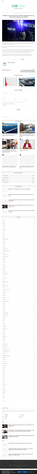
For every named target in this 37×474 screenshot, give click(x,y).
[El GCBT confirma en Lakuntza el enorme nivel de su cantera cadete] (5, 444)
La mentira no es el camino (23, 150)
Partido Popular (19, 336)
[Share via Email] (23, 59)
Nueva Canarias (19, 326)
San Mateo (19, 353)
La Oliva (19, 303)
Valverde (19, 392)
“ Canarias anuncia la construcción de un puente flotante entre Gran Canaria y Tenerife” (9, 135)
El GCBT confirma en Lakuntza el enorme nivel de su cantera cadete (20, 443)
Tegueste (19, 373)
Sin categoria (19, 365)
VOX (19, 398)
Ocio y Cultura (19, 328)
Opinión (19, 330)
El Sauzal (19, 262)
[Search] (34, 1)
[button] (3, 81)
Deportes (19, 252)
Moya (19, 322)
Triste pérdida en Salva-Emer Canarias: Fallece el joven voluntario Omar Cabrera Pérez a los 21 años (27, 167)
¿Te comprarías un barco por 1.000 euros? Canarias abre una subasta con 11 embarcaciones (21, 200)
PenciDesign (26, 465)
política (19, 340)
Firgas (19, 264)
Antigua (19, 225)
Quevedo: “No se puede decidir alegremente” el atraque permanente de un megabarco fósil (21, 206)
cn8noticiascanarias (17, 18)
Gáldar (19, 268)
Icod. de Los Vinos (19, 285)
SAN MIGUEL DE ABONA (19, 355)
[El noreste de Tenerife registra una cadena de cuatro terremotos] (10, 82)
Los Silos (19, 318)
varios (19, 394)
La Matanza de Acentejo (19, 301)
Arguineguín (19, 229)
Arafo (19, 227)
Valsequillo (19, 390)
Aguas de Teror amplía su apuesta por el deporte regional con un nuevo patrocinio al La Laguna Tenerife (20, 454)
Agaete (19, 221)
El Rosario (19, 260)
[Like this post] (19, 59)
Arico (19, 231)
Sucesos (19, 369)
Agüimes (19, 223)
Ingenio (19, 287)
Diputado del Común (19, 254)
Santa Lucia (19, 359)
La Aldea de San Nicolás (19, 289)
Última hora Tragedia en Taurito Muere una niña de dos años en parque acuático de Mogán (9, 166)
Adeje (19, 219)
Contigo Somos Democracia (19, 250)
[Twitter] (18, 462)
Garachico (19, 270)
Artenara (19, 235)
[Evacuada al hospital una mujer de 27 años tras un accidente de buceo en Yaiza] (5, 196)
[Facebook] (15, 462)
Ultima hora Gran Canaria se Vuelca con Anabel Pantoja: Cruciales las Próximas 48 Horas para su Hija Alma (27, 135)
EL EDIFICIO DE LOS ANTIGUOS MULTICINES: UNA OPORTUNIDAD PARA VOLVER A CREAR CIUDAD (21, 436)
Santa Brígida (19, 357)
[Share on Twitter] (21, 59)
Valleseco (19, 388)
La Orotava (19, 305)
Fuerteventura (19, 266)
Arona (19, 233)
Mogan (19, 320)
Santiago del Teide (19, 363)
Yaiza (19, 400)
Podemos (19, 338)
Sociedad (19, 367)
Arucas (19, 237)
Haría (19, 283)
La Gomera (19, 293)
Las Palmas (7, 12)
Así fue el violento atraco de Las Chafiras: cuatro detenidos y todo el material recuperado (21, 211)
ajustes (9, 473)
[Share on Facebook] (20, 59)
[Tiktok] (21, 462)
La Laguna (19, 299)
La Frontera (19, 291)
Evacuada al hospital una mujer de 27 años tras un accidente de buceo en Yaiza (21, 195)
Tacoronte (19, 371)
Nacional (19, 324)
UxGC (19, 386)
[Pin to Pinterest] (22, 59)
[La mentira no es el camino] (27, 144)
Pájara (19, 334)
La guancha (19, 297)
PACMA (19, 332)
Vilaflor (19, 396)
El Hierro (19, 258)
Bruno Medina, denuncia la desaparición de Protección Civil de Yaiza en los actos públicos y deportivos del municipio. (9, 151)
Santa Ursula (19, 361)
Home (3, 12)
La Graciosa (19, 295)
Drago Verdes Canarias (19, 256)
